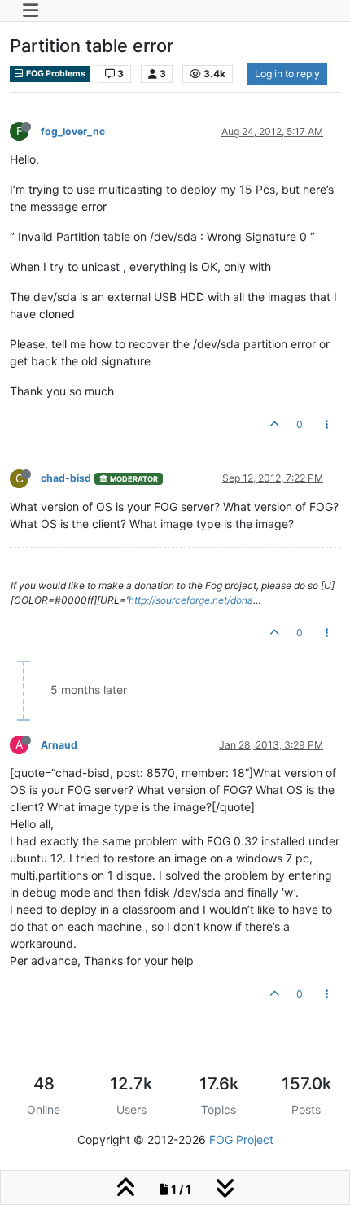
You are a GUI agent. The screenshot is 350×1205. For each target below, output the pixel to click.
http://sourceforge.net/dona (191, 600)
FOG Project (241, 1139)
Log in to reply (287, 74)
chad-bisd (66, 478)
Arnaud (59, 745)
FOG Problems (54, 73)
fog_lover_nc (73, 131)
